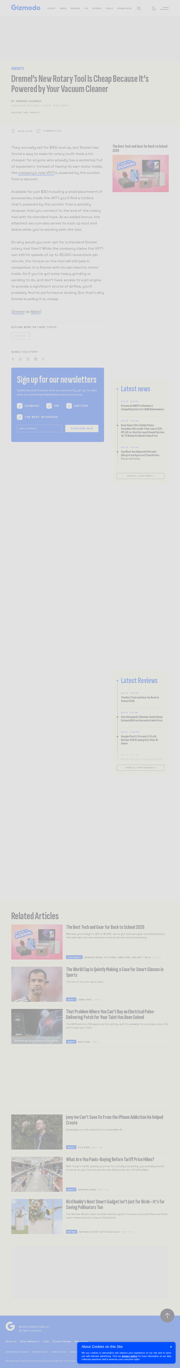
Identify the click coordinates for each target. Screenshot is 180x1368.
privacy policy (129, 1356)
